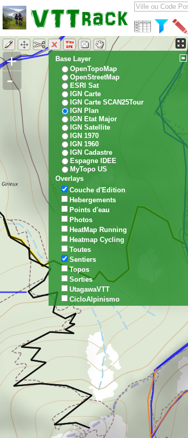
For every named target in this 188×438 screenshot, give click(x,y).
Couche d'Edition (97, 190)
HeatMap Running (98, 230)
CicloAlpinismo (94, 299)
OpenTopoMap (93, 69)
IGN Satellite (90, 127)
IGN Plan (84, 110)
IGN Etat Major (93, 119)
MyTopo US (88, 169)
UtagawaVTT (89, 289)
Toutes (80, 249)
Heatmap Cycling (96, 240)
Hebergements (92, 200)
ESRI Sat (84, 85)
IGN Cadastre (91, 152)
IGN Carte (85, 94)
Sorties (80, 279)
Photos (80, 220)
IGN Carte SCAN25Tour (107, 102)
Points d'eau (89, 210)
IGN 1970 (84, 136)
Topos (79, 269)
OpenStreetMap (95, 77)
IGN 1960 (84, 144)
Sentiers (82, 259)
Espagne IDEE (93, 161)
